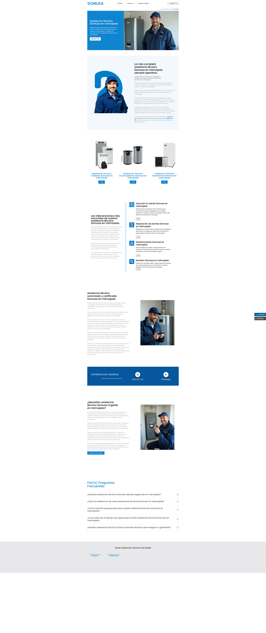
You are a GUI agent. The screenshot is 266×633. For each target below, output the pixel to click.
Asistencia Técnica (168, 9)
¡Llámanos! (261, 314)
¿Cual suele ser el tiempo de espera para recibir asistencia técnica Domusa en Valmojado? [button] (128, 519)
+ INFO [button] (101, 182)
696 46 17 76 (137, 379)
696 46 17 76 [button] (95, 39)
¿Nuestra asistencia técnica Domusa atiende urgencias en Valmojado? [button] (124, 494)
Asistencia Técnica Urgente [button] (96, 453)
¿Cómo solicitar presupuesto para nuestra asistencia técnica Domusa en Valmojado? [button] (125, 509)
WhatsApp (166, 379)
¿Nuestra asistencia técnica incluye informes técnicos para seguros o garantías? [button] (129, 527)
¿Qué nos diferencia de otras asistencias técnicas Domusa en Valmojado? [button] (125, 501)
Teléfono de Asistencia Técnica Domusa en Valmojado (153, 118)
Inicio (161, 9)
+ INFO (138, 219)
